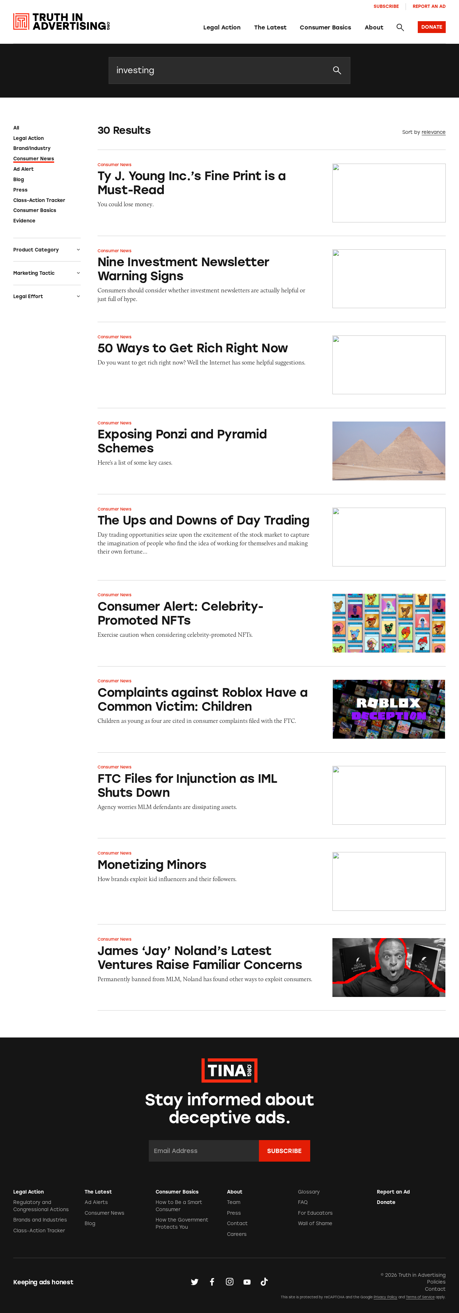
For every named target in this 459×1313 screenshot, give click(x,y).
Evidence (24, 220)
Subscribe (386, 6)
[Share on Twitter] (194, 1281)
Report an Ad (429, 6)
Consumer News (33, 158)
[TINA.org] (229, 1069)
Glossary (309, 1192)
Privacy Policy (385, 1297)
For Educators (315, 1213)
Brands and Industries (40, 1220)
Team (233, 1202)
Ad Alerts (96, 1202)
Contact (237, 1223)
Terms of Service (420, 1297)
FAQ (303, 1202)
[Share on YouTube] (247, 1281)
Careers (237, 1234)
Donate (386, 1202)
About (374, 27)
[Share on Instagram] (229, 1281)
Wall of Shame (315, 1223)
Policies (436, 1282)
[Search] (400, 27)
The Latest (270, 27)
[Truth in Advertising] (61, 21)
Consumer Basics (325, 27)
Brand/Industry (32, 148)
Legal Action (222, 27)
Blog (18, 179)
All (16, 128)
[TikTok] (264, 1281)
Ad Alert (23, 169)
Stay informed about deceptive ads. (229, 1109)
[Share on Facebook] (212, 1281)
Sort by (411, 132)
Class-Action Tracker (39, 200)
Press (20, 190)
